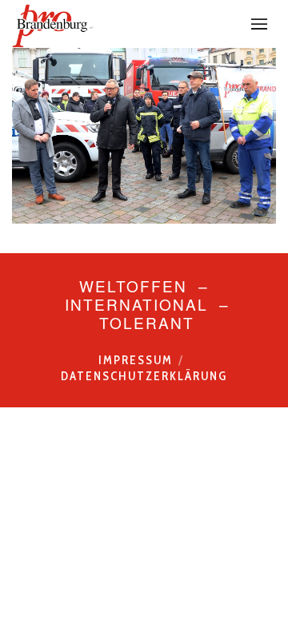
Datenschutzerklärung (144, 376)
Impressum (135, 360)
